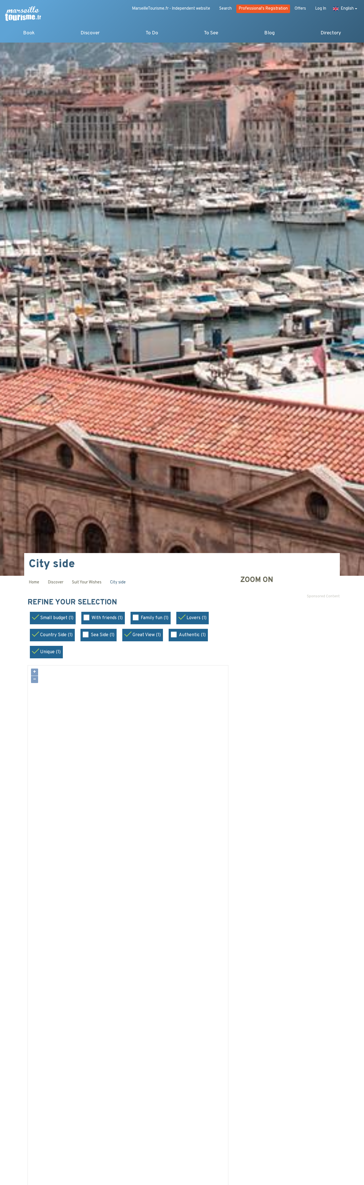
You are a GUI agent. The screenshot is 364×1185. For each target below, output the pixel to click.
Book (29, 33)
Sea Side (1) (102, 635)
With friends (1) (107, 618)
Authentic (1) (192, 635)
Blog (269, 33)
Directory (330, 33)
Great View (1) (147, 635)
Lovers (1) (196, 618)
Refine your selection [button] (73, 602)
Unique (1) (50, 652)
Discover (90, 33)
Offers (300, 8)
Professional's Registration (263, 8)
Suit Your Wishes (87, 582)
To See (211, 33)
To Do (152, 33)
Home (34, 582)
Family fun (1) (154, 618)
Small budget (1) (56, 618)
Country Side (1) (56, 635)
